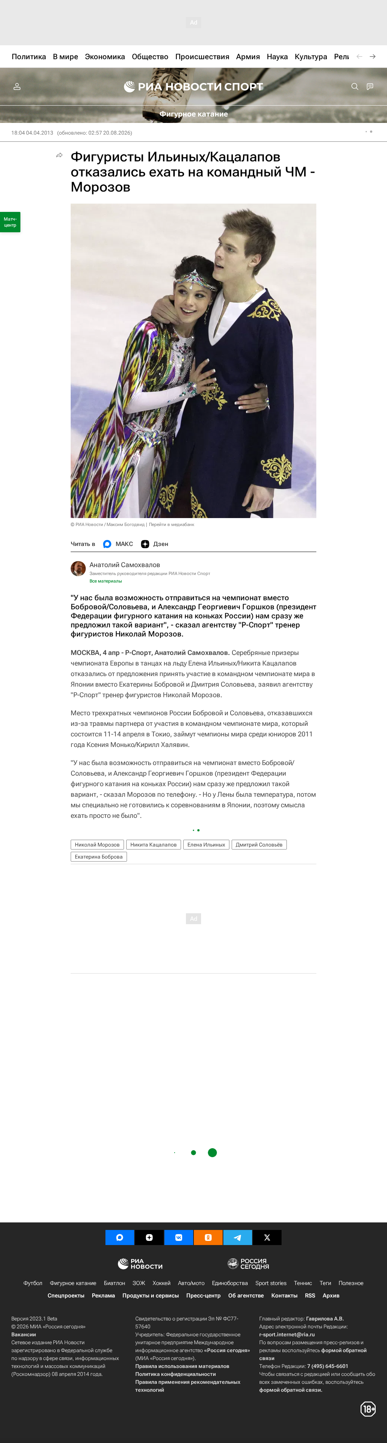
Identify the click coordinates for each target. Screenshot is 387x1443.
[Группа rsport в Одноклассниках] (208, 1237)
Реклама (103, 1295)
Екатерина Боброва (99, 857)
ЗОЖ (139, 1283)
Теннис (303, 1283)
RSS (310, 1295)
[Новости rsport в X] (267, 1237)
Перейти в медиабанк (171, 524)
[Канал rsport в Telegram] (237, 1237)
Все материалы (106, 581)
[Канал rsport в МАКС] (119, 1237)
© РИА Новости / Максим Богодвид (108, 524)
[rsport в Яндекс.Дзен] (149, 1237)
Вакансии (23, 1334)
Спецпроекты (66, 1295)
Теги (325, 1283)
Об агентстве (246, 1295)
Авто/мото (191, 1283)
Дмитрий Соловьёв (259, 845)
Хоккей (161, 1283)
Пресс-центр (203, 1295)
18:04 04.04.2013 (32, 133)
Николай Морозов (97, 845)
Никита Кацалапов (153, 845)
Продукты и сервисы (150, 1295)
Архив (331, 1295)
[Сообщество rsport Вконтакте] (178, 1237)
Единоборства (230, 1283)
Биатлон (114, 1283)
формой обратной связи (290, 1390)
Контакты (284, 1295)
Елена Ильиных (206, 845)
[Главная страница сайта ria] (168, 87)
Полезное (351, 1283)
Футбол (32, 1283)
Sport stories (270, 1283)
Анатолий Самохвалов (125, 565)
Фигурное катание (73, 1283)
